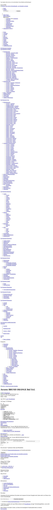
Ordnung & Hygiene (7, 310)
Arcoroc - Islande (10, 149)
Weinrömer (5, 189)
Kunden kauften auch (5, 454)
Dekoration (5, 344)
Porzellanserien (6, 51)
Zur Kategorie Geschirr (6, 49)
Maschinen (5, 380)
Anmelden (8, 18)
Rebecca (8, 207)
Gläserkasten (6, 296)
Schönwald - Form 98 (11, 66)
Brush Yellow (15, 362)
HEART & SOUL (10, 56)
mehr (2, 424)
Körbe (4, 283)
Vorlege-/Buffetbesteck (8, 234)
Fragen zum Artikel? (7, 430)
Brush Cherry (15, 364)
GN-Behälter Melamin (11, 265)
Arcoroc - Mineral (10, 104)
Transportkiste (6, 298)
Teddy (7, 210)
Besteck (5, 304)
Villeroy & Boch (9, 315)
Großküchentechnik (7, 383)
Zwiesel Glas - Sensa (10, 140)
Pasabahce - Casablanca (11, 160)
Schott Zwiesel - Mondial (11, 119)
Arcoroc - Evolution (10, 91)
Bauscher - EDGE (10, 54)
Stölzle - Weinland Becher (11, 173)
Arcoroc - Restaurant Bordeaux (13, 85)
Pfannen (5, 266)
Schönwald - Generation (11, 71)
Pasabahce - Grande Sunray (12, 163)
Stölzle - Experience (10, 128)
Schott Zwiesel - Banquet (11, 165)
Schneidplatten (6, 276)
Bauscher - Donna (10, 69)
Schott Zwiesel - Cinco (11, 109)
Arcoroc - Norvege (10, 150)
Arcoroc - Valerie (10, 84)
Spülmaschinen (6, 285)
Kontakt (5, 477)
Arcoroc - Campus (10, 144)
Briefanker (5, 223)
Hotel (7, 200)
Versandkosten (27, 504)
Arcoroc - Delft (9, 86)
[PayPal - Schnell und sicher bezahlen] (9, 386)
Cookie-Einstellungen (8, 483)
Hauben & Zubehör (7, 245)
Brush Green (14, 360)
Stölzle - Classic (9, 125)
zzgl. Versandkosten (10, 399)
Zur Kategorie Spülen (5, 281)
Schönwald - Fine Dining (11, 65)
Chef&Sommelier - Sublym (12, 107)
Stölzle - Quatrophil (10, 137)
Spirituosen (5, 178)
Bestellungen (9, 24)
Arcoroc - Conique (10, 145)
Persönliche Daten (10, 21)
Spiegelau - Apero (10, 124)
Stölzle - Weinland (10, 135)
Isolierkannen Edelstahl (8, 253)
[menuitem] (27, 8)
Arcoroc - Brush (9, 90)
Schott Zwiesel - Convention (12, 166)
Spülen (4, 378)
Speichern (3, 452)
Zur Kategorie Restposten (6, 300)
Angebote (5, 345)
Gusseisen (8, 272)
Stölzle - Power (9, 130)
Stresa (7, 213)
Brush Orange (15, 361)
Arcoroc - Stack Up (10, 155)
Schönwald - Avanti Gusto (12, 62)
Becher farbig (6, 176)
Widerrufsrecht (6, 478)
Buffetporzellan (6, 93)
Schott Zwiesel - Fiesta (11, 114)
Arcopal (5, 302)
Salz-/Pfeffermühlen (7, 247)
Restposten (5, 382)
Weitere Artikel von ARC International (11, 431)
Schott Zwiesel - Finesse (11, 117)
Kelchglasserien (6, 102)
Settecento (8, 218)
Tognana (8, 317)
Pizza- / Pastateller (7, 92)
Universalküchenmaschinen (9, 289)
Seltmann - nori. (9, 59)
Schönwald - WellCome (11, 77)
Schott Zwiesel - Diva (11, 112)
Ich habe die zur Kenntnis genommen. (16, 450)
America (8, 217)
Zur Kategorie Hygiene (6, 292)
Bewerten (3, 409)
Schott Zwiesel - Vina (11, 123)
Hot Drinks (5, 179)
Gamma (8, 220)
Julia (7, 229)
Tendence (8, 211)
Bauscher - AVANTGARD (12, 53)
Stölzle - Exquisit (10, 129)
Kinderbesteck (6, 236)
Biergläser (5, 175)
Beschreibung (4, 421)
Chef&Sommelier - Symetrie (12, 106)
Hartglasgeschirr (6, 81)
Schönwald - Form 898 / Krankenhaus (14, 67)
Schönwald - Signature (11, 75)
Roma (7, 222)
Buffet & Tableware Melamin (9, 244)
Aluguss (8, 269)
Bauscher (8, 312)
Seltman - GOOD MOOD (12, 57)
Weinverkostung (6, 188)
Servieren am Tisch (7, 295)
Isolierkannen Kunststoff (8, 252)
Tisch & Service (6, 255)
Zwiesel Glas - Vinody (11, 142)
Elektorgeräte (6, 260)
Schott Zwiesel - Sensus (11, 121)
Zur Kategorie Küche (5, 258)
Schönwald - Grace (10, 72)
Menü (4, 8)
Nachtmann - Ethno (10, 157)
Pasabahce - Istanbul (10, 164)
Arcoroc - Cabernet (10, 103)
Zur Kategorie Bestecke (6, 191)
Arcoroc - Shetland (10, 153)
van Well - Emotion (10, 80)
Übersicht (8, 19)
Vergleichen (3, 406)
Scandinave (8, 208)
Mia (7, 226)
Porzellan (5, 311)
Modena (8, 225)
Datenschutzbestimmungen (14, 450)
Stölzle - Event (9, 127)
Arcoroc (8, 307)
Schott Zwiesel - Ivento (11, 118)
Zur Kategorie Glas (5, 100)
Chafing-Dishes (6, 240)
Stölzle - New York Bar (11, 170)
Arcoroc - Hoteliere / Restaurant (13, 82)
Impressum (5, 490)
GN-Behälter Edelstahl (11, 262)
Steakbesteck (6, 233)
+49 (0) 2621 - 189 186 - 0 (7, 466)
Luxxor (7, 202)
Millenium (8, 215)
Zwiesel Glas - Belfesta (11, 138)
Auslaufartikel (6, 279)
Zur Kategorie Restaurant (6, 238)
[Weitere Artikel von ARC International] (5, 393)
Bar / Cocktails (6, 184)
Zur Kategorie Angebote (6, 48)
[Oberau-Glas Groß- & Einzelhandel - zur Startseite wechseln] (14, 6)
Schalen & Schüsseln (7, 183)
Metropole (8, 203)
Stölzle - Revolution (10, 132)
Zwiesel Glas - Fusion (11, 139)
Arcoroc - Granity (10, 148)
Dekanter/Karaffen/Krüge (8, 180)
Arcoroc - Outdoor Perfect (12, 152)
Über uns (5, 485)
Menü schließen (6, 16)
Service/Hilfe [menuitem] (3, 4)
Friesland (8, 313)
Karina (7, 231)
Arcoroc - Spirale (10, 154)
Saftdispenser (6, 242)
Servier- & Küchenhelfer (8, 277)
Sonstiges (5, 318)
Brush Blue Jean (15, 365)
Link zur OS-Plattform (8, 484)
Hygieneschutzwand (7, 294)
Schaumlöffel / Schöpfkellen (9, 274)
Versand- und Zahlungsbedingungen (11, 487)
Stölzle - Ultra (9, 134)
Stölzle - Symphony (10, 133)
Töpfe (4, 267)
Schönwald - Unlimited (11, 76)
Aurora (7, 195)
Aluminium (8, 270)
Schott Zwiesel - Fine (10, 116)
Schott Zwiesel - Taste (11, 122)
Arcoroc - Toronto (10, 89)
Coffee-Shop (6, 95)
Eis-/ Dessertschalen (7, 181)
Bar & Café (5, 248)
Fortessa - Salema (10, 60)
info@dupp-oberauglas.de (7, 467)
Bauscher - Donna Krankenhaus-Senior (14, 70)
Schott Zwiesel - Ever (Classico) (13, 113)
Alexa (7, 228)
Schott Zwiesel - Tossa (11, 171)
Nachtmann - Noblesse (11, 159)
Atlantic (8, 197)
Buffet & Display (7, 250)
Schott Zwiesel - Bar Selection (12, 108)
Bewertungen (10, 421)
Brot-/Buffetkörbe (7, 249)
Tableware (5, 243)
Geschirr (5, 346)
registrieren (15, 18)
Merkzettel (8, 27)
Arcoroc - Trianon (10, 87)
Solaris (7, 216)
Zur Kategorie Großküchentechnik (8, 322)
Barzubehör (8, 185)
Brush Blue (14, 359)
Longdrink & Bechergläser (9, 143)
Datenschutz (6, 488)
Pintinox (5, 212)
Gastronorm (5, 261)
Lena (7, 232)
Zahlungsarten (9, 23)
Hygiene (5, 381)
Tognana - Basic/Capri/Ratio (12, 79)
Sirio (7, 221)
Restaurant (5, 376)
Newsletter (5, 476)
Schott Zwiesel (9, 309)
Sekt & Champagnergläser (9, 174)
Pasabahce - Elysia (10, 161)
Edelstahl (8, 271)
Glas (4, 305)
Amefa (4, 193)
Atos (7, 196)
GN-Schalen (6, 96)
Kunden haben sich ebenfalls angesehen (19, 454)
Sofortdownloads (10, 26)
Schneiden (5, 275)
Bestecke (5, 375)
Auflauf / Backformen (8, 97)
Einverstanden (4, 508)
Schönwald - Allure (10, 61)
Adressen (8, 22)
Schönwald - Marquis (10, 74)
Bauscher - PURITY (10, 55)
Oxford (7, 205)
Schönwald (8, 316)
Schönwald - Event (10, 64)
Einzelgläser (6, 186)
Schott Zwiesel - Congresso (12, 111)
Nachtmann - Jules (10, 158)
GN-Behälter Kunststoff (11, 264)
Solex (4, 227)
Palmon (7, 206)
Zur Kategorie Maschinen (6, 287)
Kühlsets (5, 254)
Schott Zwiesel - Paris (11, 168)
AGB (4, 489)
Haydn (7, 201)
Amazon (8, 198)
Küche (4, 377)
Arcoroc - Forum (9, 147)
